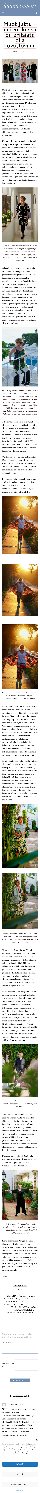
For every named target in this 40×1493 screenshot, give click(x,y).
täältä (29, 1159)
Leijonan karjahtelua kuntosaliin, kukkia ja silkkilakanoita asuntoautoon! (19, 1300)
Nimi (4, 1358)
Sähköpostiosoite (8, 1365)
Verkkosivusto (7, 1372)
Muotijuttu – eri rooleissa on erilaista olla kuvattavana (20, 35)
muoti (20, 1289)
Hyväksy (20, 1464)
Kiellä (20, 1474)
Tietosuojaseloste (20, 1490)
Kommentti (6, 1342)
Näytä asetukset (20, 1485)
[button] (37, 1440)
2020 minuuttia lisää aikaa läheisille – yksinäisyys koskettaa (20, 1310)
